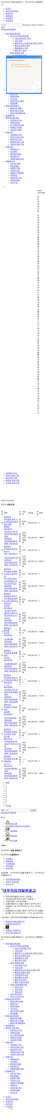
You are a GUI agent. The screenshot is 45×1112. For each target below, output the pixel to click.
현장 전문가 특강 (17, 1011)
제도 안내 (19, 987)
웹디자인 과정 (20, 960)
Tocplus (9, 57)
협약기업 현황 (16, 1018)
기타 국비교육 (16, 994)
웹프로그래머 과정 (22, 956)
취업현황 (14, 1013)
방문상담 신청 (11, 478)
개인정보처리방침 (13, 879)
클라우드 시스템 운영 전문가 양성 (28, 953)
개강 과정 (19, 951)
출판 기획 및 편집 (22, 982)
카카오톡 (9, 866)
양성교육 (18, 989)
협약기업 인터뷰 (17, 1021)
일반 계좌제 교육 (17, 963)
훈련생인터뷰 (15, 1064)
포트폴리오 (10, 1025)
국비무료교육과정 (13, 944)
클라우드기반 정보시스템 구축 (27, 970)
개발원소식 (14, 1059)
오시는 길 (9, 884)
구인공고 (14, 1009)
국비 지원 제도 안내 (23, 948)
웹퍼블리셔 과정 (21, 958)
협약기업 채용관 (12, 1016)
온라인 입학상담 (12, 882)
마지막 (8, 806)
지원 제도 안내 (21, 965)
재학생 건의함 (16, 1038)
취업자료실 (14, 1006)
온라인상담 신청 (12, 476)
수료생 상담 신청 (12, 483)
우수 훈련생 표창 (17, 1035)
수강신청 (9, 868)
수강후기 (9, 859)
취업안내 (14, 1004)
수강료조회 (10, 864)
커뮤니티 (9, 1057)
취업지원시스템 (16, 1001)
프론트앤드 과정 (21, 975)
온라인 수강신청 (17, 997)
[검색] (33, 810)
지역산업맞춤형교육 (18, 985)
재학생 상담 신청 (12, 480)
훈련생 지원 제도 (12, 1028)
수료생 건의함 (16, 1040)
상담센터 (9, 1042)
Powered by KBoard (8, 813)
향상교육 (18, 992)
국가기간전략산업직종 (19, 946)
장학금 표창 (15, 1033)
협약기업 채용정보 (17, 1023)
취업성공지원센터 (13, 999)
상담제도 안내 (11, 473)
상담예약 (9, 861)
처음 (7, 783)
